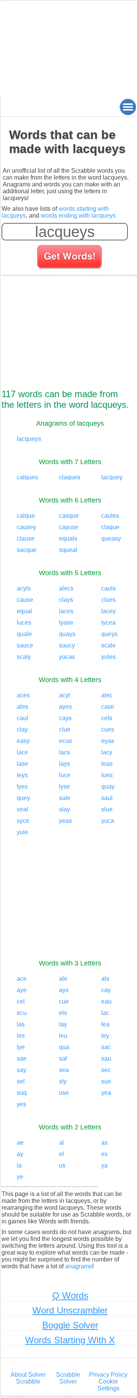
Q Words (70, 1295)
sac (106, 1047)
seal (22, 809)
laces (66, 611)
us (62, 1165)
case (107, 706)
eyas (107, 741)
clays (66, 599)
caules (110, 515)
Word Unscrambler (70, 1310)
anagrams (78, 1266)
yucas (67, 657)
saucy (67, 645)
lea (105, 1024)
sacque (27, 550)
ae (20, 1142)
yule (22, 832)
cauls (108, 588)
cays (65, 718)
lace (22, 752)
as (104, 1142)
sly (63, 1081)
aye (22, 990)
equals (68, 538)
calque (26, 515)
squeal (68, 550)
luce (64, 775)
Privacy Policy (108, 1374)
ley (105, 1035)
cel (21, 1001)
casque (69, 515)
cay (106, 990)
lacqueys (29, 439)
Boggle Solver (70, 1325)
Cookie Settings (108, 1385)
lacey (108, 611)
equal (24, 611)
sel (21, 1081)
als (105, 978)
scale (108, 645)
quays (67, 634)
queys (109, 634)
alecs (66, 588)
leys (22, 775)
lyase (66, 622)
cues (107, 729)
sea (64, 1070)
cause (25, 599)
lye (21, 1047)
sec (106, 1070)
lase (22, 763)
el (61, 1154)
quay (108, 786)
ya (104, 1165)
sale (64, 798)
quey (23, 798)
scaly (24, 657)
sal (63, 1058)
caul (22, 718)
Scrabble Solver (68, 1378)
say (21, 1070)
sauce (25, 645)
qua (64, 1047)
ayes (65, 706)
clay (22, 729)
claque (110, 527)
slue (107, 809)
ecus (65, 741)
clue (64, 729)
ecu (22, 1013)
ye (20, 1177)
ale (63, 978)
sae (22, 1058)
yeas (65, 820)
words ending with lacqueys (78, 215)
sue (106, 1081)
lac (105, 1013)
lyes (22, 786)
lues (107, 775)
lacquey (112, 477)
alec (107, 695)
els (63, 1013)
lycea (108, 622)
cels (106, 718)
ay (20, 1154)
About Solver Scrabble (28, 1378)
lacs (64, 752)
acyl (64, 695)
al (61, 1142)
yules (108, 657)
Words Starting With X (70, 1340)
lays (64, 763)
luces (24, 622)
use (64, 1092)
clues (108, 599)
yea (106, 1092)
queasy (111, 538)
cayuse (68, 527)
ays (63, 990)
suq (22, 1092)
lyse (64, 786)
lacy (106, 752)
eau (106, 1001)
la (19, 1165)
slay (64, 809)
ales (22, 706)
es (104, 1154)
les (21, 1035)
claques (69, 477)
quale (24, 634)
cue (64, 1001)
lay (63, 1024)
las (21, 1024)
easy (23, 741)
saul (107, 798)
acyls (24, 588)
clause (26, 538)
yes (21, 1104)
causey (26, 527)
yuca (107, 820)
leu (63, 1035)
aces (23, 695)
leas (107, 763)
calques (27, 477)
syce (23, 820)
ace (22, 978)
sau (106, 1058)
